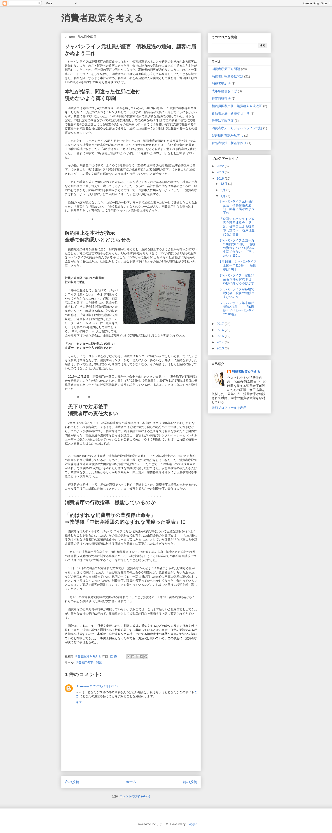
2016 (221, 330)
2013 (221, 348)
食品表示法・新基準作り (229, 143)
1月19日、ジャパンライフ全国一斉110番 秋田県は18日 (238, 265)
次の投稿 (72, 782)
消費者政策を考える (102, 18)
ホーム (131, 782)
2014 (221, 342)
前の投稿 (190, 782)
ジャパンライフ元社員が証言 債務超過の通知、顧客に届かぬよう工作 (237, 207)
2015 (221, 336)
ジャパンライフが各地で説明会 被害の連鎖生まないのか (237, 293)
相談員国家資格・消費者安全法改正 (237, 106)
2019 (221, 172)
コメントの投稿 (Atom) (135, 796)
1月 (223, 196)
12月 (224, 183)
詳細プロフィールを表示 (229, 407)
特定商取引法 (221, 98)
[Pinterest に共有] (145, 656)
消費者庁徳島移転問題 (227, 76)
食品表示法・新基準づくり (231, 113)
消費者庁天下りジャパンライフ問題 (237, 128)
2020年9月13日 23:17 (104, 686)
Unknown (82, 686)
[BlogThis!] (133, 656)
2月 (223, 190)
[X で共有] (137, 656)
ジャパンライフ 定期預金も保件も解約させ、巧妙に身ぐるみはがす (237, 279)
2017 (221, 323)
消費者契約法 (221, 83)
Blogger (191, 824)
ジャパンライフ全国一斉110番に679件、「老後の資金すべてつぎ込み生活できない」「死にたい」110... (237, 248)
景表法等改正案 (223, 120)
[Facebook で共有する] (141, 656)
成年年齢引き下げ (224, 91)
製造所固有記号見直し (227, 135)
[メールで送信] (128, 656)
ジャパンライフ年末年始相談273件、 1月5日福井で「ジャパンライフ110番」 (237, 308)
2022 (221, 166)
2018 (221, 178)
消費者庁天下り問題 (88, 662)
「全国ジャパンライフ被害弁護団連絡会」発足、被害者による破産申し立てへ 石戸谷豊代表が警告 (237, 226)
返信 (79, 702)
